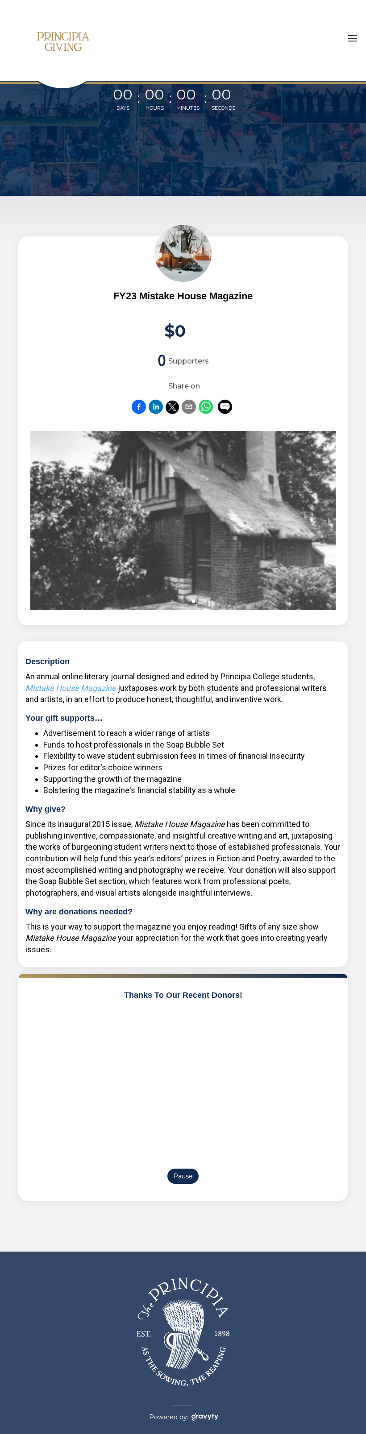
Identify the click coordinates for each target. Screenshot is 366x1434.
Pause (183, 1176)
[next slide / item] (330, 521)
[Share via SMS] (225, 408)
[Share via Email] (189, 411)
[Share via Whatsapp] (206, 411)
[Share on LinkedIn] (156, 411)
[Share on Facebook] (139, 411)
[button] (172, 601)
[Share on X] (172, 411)
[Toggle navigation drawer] (352, 38)
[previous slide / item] (36, 521)
